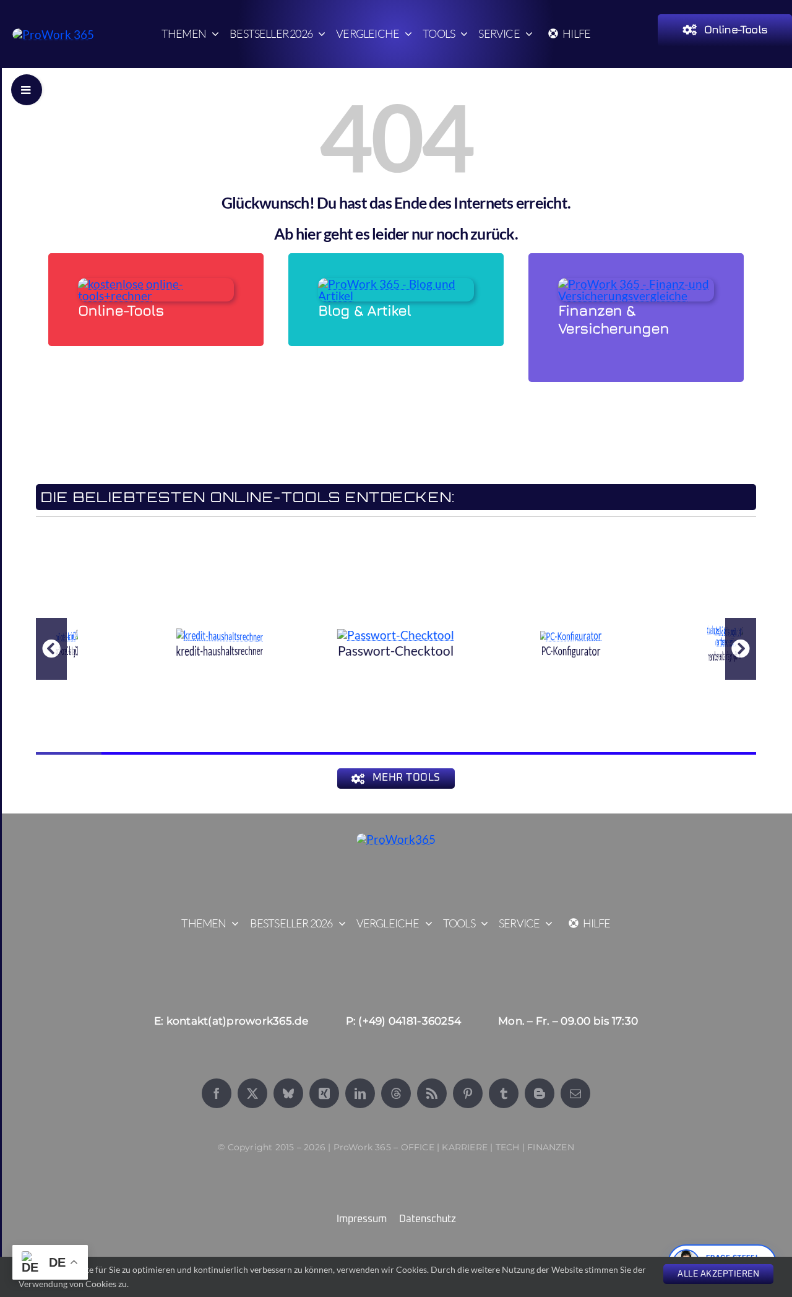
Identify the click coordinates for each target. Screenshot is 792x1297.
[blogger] (539, 1093)
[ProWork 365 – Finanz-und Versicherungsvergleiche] (636, 284)
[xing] (324, 1093)
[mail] (575, 1093)
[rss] (432, 1093)
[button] (51, 649)
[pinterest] (468, 1093)
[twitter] (252, 1093)
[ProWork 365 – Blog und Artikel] (396, 284)
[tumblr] (504, 1093)
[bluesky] (288, 1093)
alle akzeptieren (718, 1274)
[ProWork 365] (53, 34)
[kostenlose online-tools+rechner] (156, 284)
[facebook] (216, 1093)
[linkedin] (360, 1093)
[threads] (396, 1093)
